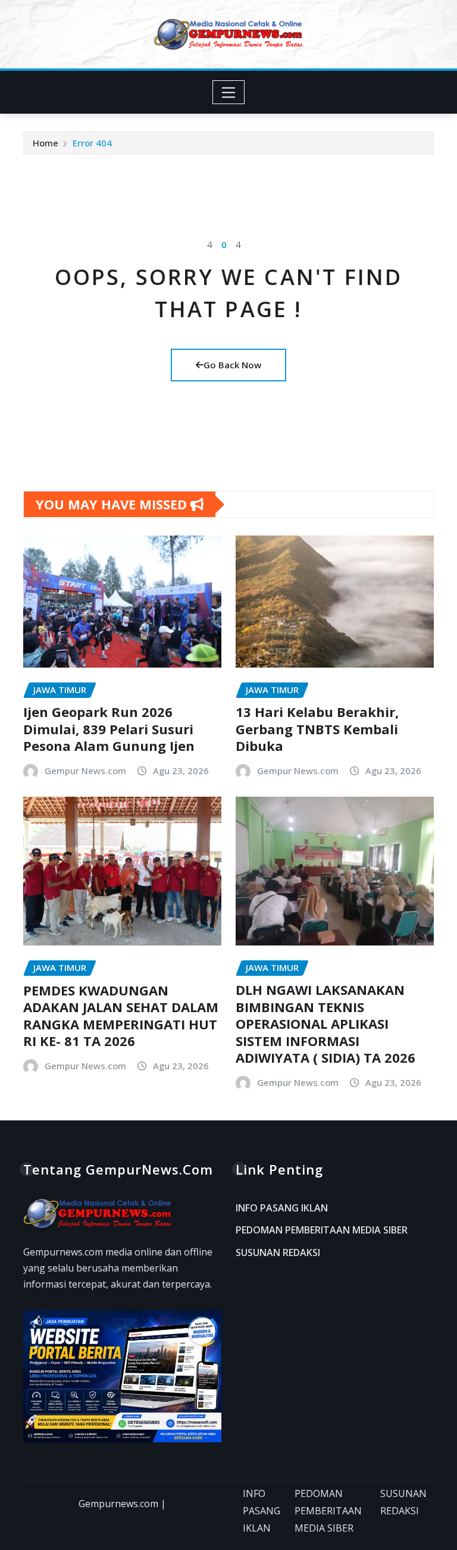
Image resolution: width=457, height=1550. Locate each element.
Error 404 (92, 143)
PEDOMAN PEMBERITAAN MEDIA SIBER (322, 1230)
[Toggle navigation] (228, 92)
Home (45, 143)
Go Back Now (232, 365)
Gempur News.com (85, 770)
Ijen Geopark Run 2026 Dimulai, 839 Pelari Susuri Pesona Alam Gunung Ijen (109, 728)
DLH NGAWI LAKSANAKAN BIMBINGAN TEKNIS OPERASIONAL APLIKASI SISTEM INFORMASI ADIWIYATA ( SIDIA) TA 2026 (325, 1023)
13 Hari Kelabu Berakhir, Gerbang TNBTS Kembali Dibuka (317, 728)
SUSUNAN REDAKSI (278, 1252)
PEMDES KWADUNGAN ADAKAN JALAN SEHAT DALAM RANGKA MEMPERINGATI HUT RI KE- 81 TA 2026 (120, 1015)
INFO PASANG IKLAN (282, 1207)
